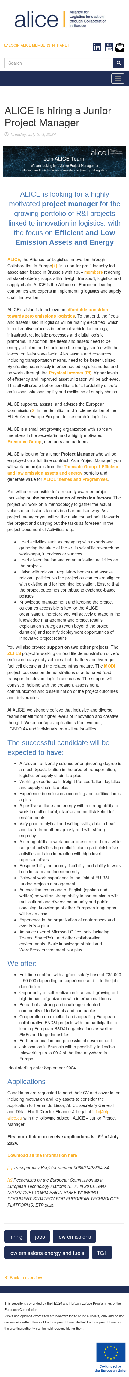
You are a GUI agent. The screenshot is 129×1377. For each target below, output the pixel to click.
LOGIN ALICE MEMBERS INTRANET (38, 45)
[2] (33, 410)
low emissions (74, 1236)
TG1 (102, 1252)
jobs (40, 1236)
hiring (15, 1236)
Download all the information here (42, 1155)
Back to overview (25, 1277)
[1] (54, 266)
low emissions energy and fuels (46, 1252)
